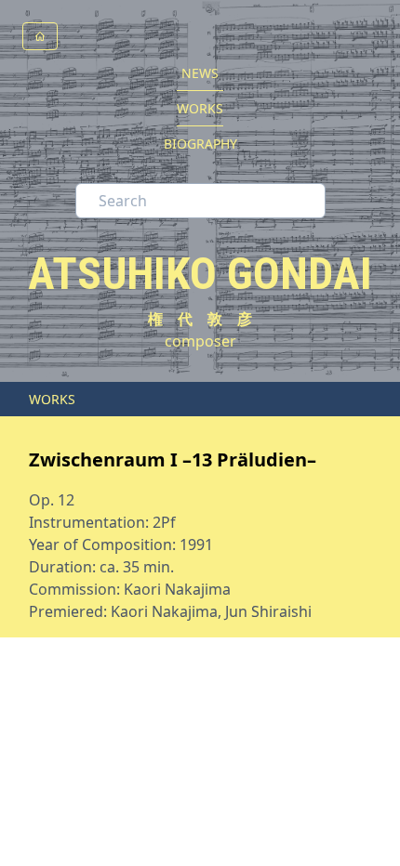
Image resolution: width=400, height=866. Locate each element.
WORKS (200, 108)
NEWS (200, 73)
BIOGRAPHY (200, 143)
